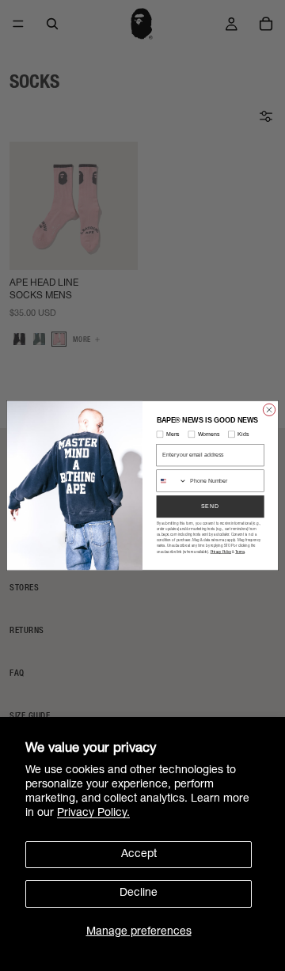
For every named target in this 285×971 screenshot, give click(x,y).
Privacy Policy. (93, 813)
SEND (210, 506)
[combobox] (172, 480)
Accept (139, 854)
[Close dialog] (269, 409)
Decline (139, 893)
